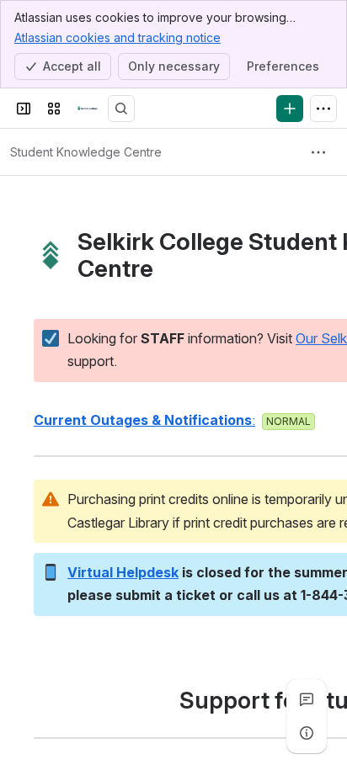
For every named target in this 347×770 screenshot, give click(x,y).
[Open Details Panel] (306, 733)
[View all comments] (306, 699)
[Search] (121, 108)
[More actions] (318, 152)
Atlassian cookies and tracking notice (117, 37)
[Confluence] (87, 108)
